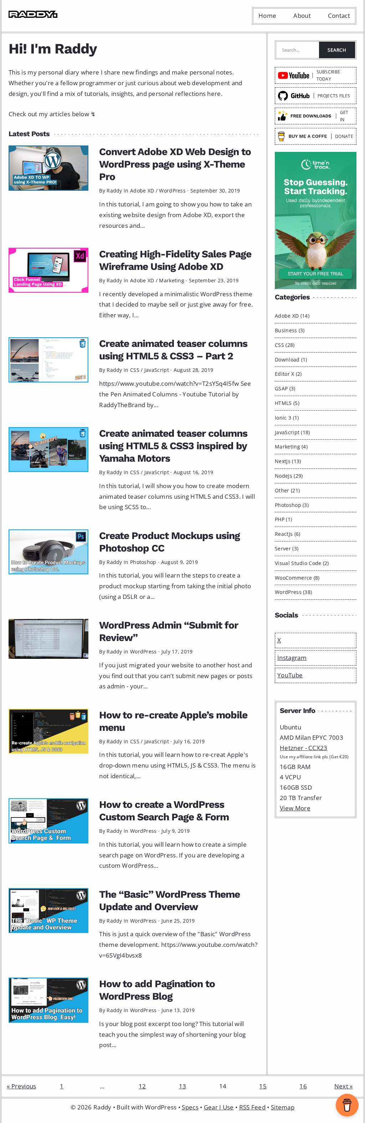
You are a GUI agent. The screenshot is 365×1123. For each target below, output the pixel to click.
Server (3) (286, 548)
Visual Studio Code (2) (302, 563)
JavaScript (156, 369)
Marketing (171, 280)
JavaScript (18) (292, 432)
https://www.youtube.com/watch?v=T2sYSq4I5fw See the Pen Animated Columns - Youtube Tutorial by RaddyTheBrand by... (175, 394)
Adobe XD (142, 190)
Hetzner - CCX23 (304, 748)
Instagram (292, 657)
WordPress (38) (293, 592)
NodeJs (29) (289, 475)
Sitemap (282, 1107)
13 (182, 1086)
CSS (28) (284, 345)
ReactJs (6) (287, 533)
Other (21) (287, 490)
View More (295, 808)
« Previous (21, 1086)
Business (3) (290, 330)
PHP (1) (283, 519)
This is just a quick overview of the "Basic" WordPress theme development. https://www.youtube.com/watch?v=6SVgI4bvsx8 (178, 944)
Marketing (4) (291, 446)
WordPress (172, 190)
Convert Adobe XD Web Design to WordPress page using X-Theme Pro (175, 164)
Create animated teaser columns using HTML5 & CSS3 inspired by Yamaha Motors (173, 445)
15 (263, 1086)
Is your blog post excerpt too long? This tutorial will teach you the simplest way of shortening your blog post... (172, 1034)
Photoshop (143, 562)
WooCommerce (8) (297, 577)
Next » (343, 1086)
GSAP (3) (285, 388)
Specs (190, 1107)
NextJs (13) (288, 461)
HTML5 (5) (287, 403)
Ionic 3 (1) (287, 417)
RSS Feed (252, 1107)
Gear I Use (219, 1107)
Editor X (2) (288, 373)
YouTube (290, 675)
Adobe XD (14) (292, 315)
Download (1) (291, 359)
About (302, 15)
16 (303, 1086)
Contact (339, 15)
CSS (134, 369)
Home (267, 15)
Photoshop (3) (292, 505)
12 (142, 1086)
